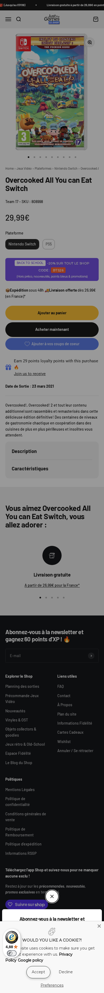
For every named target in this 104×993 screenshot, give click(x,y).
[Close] (99, 926)
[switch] (12, 953)
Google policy (30, 960)
